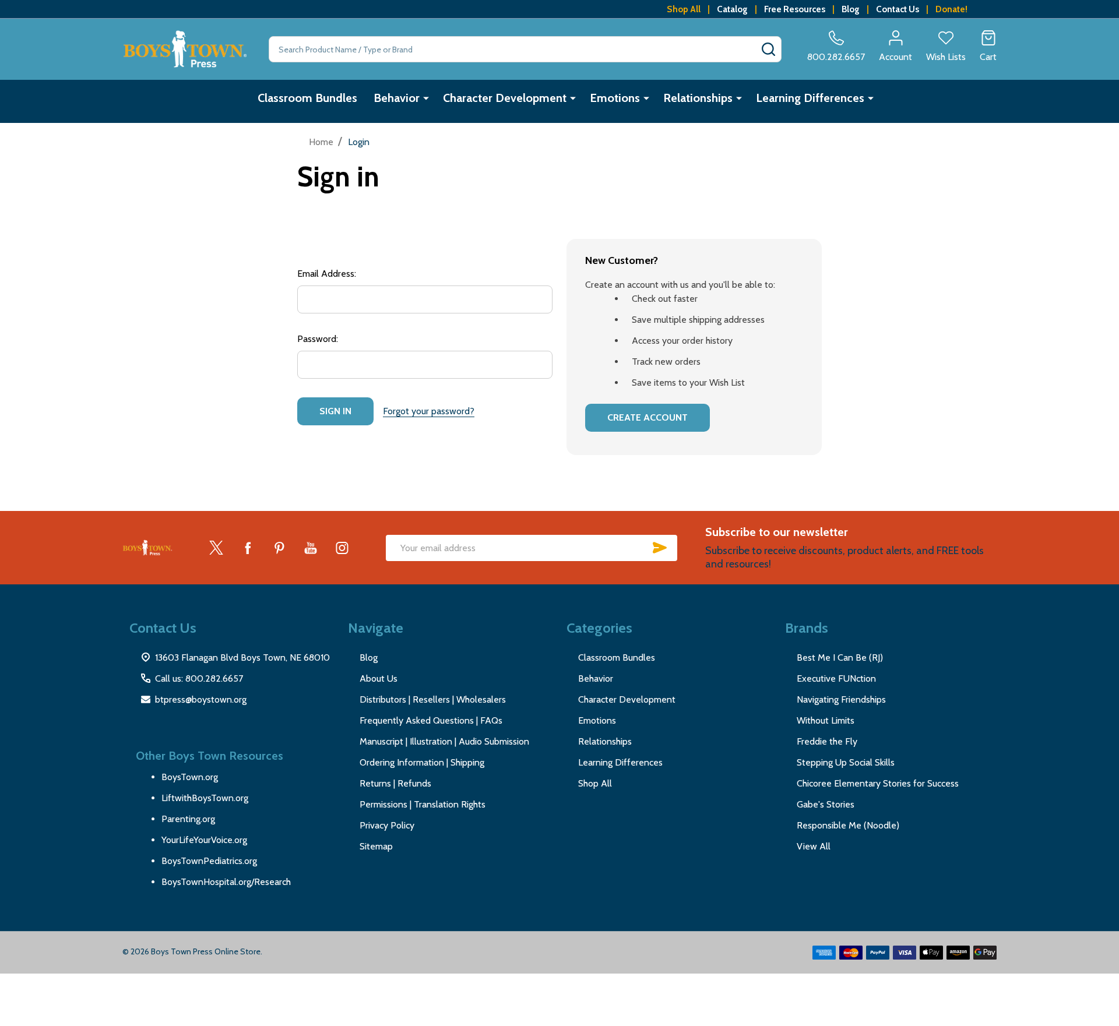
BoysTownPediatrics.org (209, 860)
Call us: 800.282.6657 (199, 678)
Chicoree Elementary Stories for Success (878, 783)
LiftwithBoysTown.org (204, 797)
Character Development (504, 98)
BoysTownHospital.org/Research (226, 881)
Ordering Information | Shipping (422, 762)
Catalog (732, 9)
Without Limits (825, 720)
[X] (216, 547)
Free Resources (794, 9)
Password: (317, 338)
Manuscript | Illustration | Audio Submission (444, 741)
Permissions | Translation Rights (422, 804)
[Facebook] (247, 547)
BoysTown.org (189, 776)
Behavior (397, 98)
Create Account (647, 417)
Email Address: (326, 273)
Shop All (684, 9)
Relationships (698, 98)
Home (321, 141)
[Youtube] (310, 547)
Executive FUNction (836, 678)
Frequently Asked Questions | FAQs (431, 720)
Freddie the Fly (827, 741)
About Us (378, 678)
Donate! (951, 9)
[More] (426, 98)
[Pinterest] (279, 547)
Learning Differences (810, 98)
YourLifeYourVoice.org (204, 839)
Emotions (615, 98)
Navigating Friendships (841, 699)
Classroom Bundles (307, 98)
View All (814, 846)
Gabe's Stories (825, 804)
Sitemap (376, 846)
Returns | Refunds (395, 783)
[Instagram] (342, 547)
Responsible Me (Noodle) (848, 825)
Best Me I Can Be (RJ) (840, 657)
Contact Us (897, 9)
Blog (851, 9)
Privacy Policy (387, 825)
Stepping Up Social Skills (846, 762)
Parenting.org (188, 818)
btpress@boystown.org (201, 699)
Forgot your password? (428, 411)
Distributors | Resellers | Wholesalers (433, 699)
